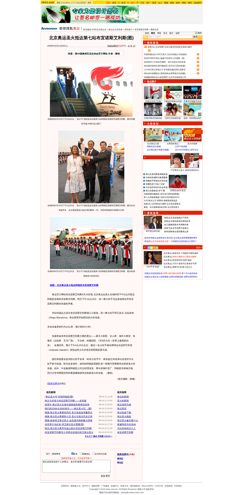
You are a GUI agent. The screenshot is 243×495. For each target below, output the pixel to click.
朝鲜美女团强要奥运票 (178, 231)
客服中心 (115, 486)
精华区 (120, 458)
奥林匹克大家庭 (154, 146)
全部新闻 (168, 486)
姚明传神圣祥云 (192, 170)
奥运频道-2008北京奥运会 (94, 29)
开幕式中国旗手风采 (192, 101)
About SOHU (147, 486)
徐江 (166, 225)
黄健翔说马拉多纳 (126, 424)
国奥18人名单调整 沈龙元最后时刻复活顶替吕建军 (170, 47)
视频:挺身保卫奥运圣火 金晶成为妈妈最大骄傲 (68, 420)
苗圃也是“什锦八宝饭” (155, 184)
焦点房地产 (82, 2)
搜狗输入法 (76, 486)
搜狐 (59, 2)
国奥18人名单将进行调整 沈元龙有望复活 (162, 204)
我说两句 (198, 3)
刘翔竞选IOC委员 (178, 190)
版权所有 (150, 489)
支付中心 (86, 486)
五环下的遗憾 (181, 146)
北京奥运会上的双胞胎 (159, 277)
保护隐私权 (135, 486)
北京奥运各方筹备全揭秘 (158, 150)
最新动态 (155, 29)
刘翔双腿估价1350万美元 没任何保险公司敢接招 (165, 54)
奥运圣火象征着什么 (127, 420)
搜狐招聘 (96, 486)
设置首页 (65, 486)
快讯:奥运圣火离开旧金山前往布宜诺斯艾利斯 (68, 428)
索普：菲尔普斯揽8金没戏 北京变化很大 (161, 207)
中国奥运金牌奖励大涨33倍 (161, 238)
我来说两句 (113, 46)
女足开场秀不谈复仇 (179, 228)
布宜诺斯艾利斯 (141, 29)
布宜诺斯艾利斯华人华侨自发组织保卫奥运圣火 (69, 432)
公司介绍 (159, 486)
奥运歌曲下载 (124, 412)
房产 (148, 3)
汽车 (142, 3)
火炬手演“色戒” (153, 267)
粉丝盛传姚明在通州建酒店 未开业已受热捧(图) (164, 66)
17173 (74, 2)
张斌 (166, 221)
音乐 (165, 33)
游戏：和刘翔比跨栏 (192, 118)
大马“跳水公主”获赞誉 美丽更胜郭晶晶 (160, 200)
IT (137, 3)
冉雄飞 (167, 228)
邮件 (178, 3)
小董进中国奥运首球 (173, 101)
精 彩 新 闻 (152, 42)
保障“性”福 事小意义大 (182, 267)
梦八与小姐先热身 (189, 273)
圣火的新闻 (123, 400)
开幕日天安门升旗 (153, 101)
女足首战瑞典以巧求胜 (178, 218)
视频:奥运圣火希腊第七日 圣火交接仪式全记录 (68, 416)
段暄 (166, 218)
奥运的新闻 (123, 396)
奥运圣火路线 (124, 416)
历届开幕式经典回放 (153, 118)
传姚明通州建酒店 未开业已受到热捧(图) (161, 194)
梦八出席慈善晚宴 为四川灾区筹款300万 (162, 197)
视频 (166, 3)
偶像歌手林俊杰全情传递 (157, 181)
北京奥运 (167, 253)
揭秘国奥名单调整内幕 (178, 225)
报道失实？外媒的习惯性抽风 (185, 253)
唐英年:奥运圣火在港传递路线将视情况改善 (67, 404)
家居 (154, 3)
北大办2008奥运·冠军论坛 (186, 150)
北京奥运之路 (153, 144)
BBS (190, 3)
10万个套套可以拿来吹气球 (184, 263)
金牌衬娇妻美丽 (176, 277)
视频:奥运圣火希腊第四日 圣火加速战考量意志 (68, 412)
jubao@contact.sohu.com (132, 492)
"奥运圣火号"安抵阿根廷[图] (59, 396)
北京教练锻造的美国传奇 (179, 221)
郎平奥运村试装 (153, 231)
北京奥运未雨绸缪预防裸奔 (185, 238)
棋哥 (166, 231)
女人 (160, 3)
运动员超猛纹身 (156, 273)
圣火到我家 (192, 144)
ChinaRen (65, 2)
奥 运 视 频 (153, 153)
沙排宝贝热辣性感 (173, 118)
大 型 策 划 (152, 123)
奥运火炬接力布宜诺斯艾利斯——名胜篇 (65, 400)
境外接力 (128, 29)
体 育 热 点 (174, 173)
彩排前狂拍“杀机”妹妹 (182, 260)
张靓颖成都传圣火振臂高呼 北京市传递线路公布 (165, 77)
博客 (184, 3)
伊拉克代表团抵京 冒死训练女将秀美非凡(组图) (164, 73)
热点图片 (151, 81)
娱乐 (123, 3)
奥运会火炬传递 (115, 29)
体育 (114, 3)
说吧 (178, 33)
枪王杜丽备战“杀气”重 (155, 191)
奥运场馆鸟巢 (124, 404)
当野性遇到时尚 (190, 277)
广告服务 (105, 486)
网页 (153, 33)
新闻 (147, 33)
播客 (172, 3)
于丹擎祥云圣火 (177, 170)
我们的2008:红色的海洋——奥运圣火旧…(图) (68, 408)
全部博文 (178, 486)
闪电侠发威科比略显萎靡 (157, 177)
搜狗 (89, 2)
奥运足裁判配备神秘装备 (157, 174)
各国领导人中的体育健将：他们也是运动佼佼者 (165, 62)
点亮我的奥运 (173, 144)
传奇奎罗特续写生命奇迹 (157, 187)
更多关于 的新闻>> (98, 436)
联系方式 (124, 486)
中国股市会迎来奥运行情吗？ (184, 241)
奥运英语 (121, 408)
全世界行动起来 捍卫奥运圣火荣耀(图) (64, 424)
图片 (171, 33)
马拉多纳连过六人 (126, 428)
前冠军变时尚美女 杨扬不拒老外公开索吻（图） (165, 58)
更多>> (199, 247)
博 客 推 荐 (152, 213)
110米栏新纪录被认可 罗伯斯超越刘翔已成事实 (165, 69)
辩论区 (120, 462)
